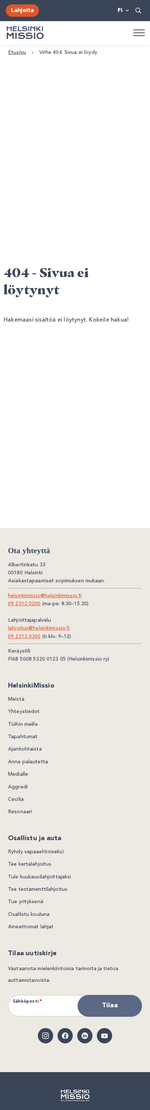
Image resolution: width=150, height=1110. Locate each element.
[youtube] (104, 1035)
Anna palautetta (28, 761)
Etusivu (17, 52)
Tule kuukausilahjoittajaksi (39, 876)
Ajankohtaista (25, 749)
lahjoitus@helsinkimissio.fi (39, 628)
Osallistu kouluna (29, 914)
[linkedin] (84, 1035)
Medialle (18, 774)
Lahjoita (22, 10)
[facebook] (65, 1035)
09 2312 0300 (24, 636)
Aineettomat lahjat (31, 926)
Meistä (16, 699)
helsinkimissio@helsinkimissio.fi (45, 595)
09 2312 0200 (24, 603)
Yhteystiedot (24, 711)
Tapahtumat (23, 736)
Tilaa (110, 1005)
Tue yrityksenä (25, 901)
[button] (138, 10)
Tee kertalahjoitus (29, 864)
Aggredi (18, 787)
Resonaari (20, 811)
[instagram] (45, 1035)
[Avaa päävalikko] (138, 32)
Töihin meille (23, 724)
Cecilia (16, 799)
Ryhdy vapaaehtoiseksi (36, 851)
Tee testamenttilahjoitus (37, 889)
